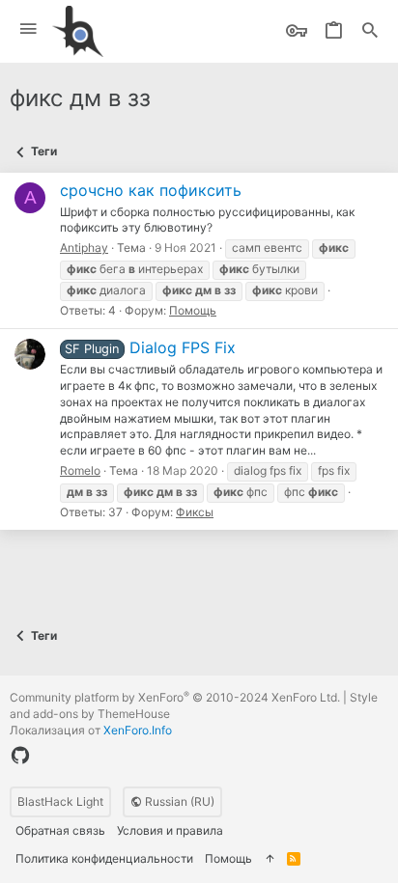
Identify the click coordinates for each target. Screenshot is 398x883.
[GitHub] (20, 755)
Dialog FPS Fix (150, 347)
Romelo (80, 470)
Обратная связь (60, 830)
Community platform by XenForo (175, 697)
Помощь (192, 310)
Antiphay (84, 247)
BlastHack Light (60, 801)
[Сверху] (269, 859)
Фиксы (194, 512)
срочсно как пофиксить (151, 190)
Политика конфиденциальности (104, 858)
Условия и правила (170, 830)
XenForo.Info (137, 730)
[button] (28, 29)
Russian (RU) (178, 801)
